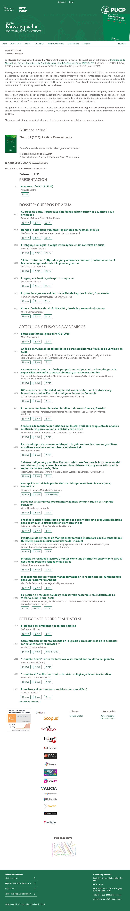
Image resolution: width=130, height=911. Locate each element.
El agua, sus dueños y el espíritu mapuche (47, 278)
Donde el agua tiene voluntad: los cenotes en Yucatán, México (60, 230)
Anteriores (39, 43)
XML (49, 222)
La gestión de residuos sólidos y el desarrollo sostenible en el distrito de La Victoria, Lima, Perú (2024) (68, 596)
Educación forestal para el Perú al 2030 (45, 333)
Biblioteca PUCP (11, 878)
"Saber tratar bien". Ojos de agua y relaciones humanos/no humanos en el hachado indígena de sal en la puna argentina (68, 261)
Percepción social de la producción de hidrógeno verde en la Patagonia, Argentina (66, 485)
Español (73, 716)
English (80, 716)
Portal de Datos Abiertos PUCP (18, 894)
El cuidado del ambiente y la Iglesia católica (48, 625)
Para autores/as (107, 718)
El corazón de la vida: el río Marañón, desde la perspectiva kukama (63, 308)
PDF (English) (52, 494)
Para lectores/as (108, 716)
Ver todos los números (29, 701)
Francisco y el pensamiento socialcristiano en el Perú (54, 689)
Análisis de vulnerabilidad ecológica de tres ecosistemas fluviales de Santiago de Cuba (72, 350)
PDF (26, 194)
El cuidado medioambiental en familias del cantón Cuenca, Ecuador (63, 408)
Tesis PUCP (9, 888)
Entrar (71, 2)
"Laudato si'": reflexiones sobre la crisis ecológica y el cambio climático (66, 674)
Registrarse (62, 2)
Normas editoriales (55, 43)
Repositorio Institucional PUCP (18, 883)
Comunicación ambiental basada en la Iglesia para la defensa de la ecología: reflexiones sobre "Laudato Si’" (69, 642)
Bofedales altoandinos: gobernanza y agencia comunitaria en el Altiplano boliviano (67, 503)
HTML (26, 222)
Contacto (86, 43)
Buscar (123, 43)
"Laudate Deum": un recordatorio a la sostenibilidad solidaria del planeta (67, 659)
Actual (27, 43)
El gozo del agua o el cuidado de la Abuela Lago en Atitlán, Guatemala (65, 293)
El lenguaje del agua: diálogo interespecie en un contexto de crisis (62, 245)
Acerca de (15, 43)
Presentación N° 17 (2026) (37, 186)
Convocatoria (73, 43)
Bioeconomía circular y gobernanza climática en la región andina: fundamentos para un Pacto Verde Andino (71, 578)
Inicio (4, 43)
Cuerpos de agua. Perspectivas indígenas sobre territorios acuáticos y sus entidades (67, 213)
